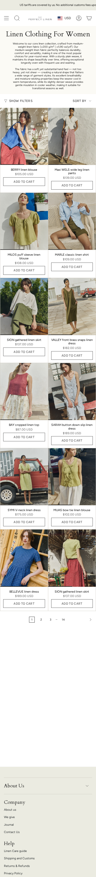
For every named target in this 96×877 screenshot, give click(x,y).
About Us (14, 785)
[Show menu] (6, 18)
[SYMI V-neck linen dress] (24, 476)
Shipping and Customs (19, 858)
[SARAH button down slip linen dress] (72, 391)
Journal (9, 824)
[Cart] (89, 18)
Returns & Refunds (17, 866)
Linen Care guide (15, 851)
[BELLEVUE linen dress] (24, 557)
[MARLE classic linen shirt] (72, 221)
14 (63, 619)
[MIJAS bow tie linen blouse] (72, 476)
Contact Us (12, 832)
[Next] (81, 619)
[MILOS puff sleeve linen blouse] (24, 221)
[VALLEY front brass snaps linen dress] (72, 306)
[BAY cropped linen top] (24, 391)
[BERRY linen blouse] (24, 136)
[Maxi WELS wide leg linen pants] (72, 136)
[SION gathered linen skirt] (24, 306)
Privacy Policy (13, 873)
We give (9, 817)
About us (10, 809)
